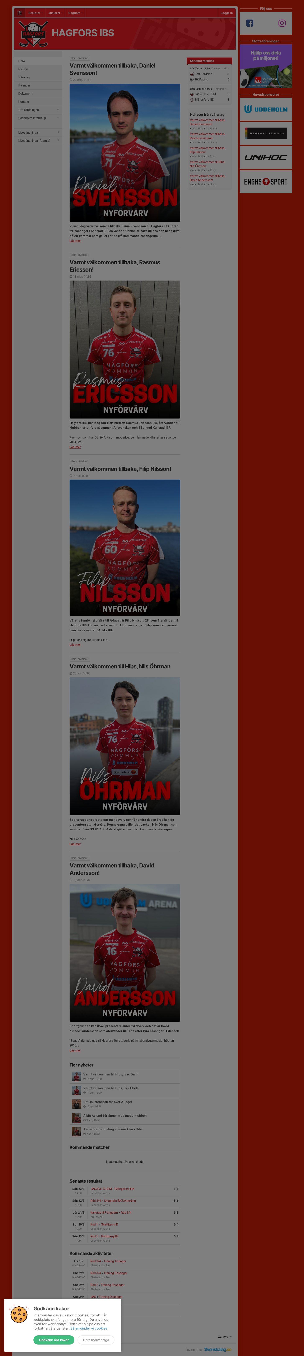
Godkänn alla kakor (54, 1340)
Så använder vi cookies (88, 1328)
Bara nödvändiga (96, 1340)
